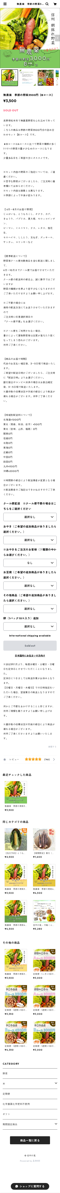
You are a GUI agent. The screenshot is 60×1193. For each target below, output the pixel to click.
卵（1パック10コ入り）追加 (21, 618)
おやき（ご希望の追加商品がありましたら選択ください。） (29, 529)
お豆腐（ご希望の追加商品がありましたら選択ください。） (29, 575)
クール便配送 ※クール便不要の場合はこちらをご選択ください (29, 506)
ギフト (6, 1114)
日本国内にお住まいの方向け (30, 655)
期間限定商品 (10, 1124)
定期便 (6, 1093)
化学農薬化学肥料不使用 (16, 1104)
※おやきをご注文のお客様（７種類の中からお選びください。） (29, 552)
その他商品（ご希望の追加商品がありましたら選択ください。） (29, 598)
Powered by (26, 1161)
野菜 (5, 1073)
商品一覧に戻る (30, 1140)
